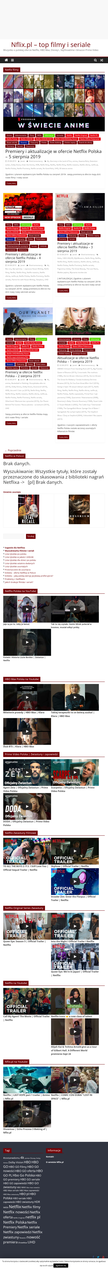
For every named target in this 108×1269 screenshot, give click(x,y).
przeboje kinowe (79, 353)
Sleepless (39, 279)
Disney (33, 1158)
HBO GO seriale (30, 1179)
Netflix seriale (36, 168)
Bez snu (8, 269)
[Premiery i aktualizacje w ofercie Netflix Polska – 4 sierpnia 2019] (28, 194)
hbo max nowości (33, 1187)
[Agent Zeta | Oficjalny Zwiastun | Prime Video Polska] (27, 772)
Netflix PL (94, 135)
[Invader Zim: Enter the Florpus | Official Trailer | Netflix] (75, 881)
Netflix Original (81, 135)
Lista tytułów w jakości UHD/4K (19, 557)
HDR (37, 165)
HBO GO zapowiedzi (15, 1183)
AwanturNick (84, 161)
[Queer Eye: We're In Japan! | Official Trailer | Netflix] (75, 956)
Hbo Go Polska (24, 1175)
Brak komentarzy (36, 161)
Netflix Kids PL (82, 343)
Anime (9, 135)
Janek (23, 161)
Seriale (20, 146)
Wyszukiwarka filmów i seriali (19, 550)
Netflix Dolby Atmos (33, 343)
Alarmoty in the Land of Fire (60, 161)
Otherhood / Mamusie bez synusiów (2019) (22, 401)
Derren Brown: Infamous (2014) (76, 376)
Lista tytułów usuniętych (16, 566)
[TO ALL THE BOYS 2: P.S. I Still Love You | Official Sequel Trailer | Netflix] (27, 851)
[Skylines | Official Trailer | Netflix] (75, 851)
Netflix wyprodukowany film (32, 232)
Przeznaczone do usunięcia (17, 246)
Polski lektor (41, 239)
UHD (56, 168)
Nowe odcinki (12, 142)
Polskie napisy (70, 142)
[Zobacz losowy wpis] (102, 60)
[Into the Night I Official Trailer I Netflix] (75, 926)
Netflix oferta (85, 165)
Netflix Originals (19, 1218)
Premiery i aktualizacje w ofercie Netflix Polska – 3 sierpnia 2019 (75, 247)
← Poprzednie (13, 450)
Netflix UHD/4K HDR (44, 139)
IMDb (39, 135)
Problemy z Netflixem (15, 579)
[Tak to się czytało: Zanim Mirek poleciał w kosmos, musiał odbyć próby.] (75, 609)
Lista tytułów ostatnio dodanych (20, 563)
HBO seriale (19, 1198)
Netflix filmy (61, 165)
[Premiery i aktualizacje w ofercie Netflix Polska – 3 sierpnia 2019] (80, 194)
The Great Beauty (78, 269)
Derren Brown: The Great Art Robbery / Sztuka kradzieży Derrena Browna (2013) (79, 379)
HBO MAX (21, 1187)
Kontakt (50, 1156)
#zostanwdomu (11, 1158)
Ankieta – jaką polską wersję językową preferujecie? (29, 575)
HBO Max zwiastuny (11, 1194)
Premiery (10, 146)
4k (48, 161)
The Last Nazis (92, 269)
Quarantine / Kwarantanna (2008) (85, 397)
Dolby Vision (16, 165)
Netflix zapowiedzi (76, 394)
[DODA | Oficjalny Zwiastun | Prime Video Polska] (27, 806)
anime (75, 161)
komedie (60, 135)
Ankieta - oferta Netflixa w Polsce (20, 572)
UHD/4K (43, 246)
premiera (10, 1242)
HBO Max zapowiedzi (29, 1190)
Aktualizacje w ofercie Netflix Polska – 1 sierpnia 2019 (78, 360)
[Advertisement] (54, 19)
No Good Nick (48, 168)
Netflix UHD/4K (26, 139)
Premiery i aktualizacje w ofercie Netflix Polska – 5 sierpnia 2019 (53, 154)
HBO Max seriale (11, 1190)
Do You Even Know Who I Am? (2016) (84, 383)
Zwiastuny (30, 146)
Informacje (49, 135)
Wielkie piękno (63, 272)
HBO (27, 1162)
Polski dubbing (55, 142)
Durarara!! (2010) (40, 387)
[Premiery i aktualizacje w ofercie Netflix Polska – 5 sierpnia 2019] (54, 76)
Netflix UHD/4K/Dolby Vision (66, 139)
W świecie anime (66, 168)
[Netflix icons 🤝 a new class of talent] (75, 1001)
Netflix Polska (12, 139)
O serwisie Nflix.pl (55, 1162)
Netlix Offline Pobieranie (89, 139)
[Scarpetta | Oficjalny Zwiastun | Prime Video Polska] (75, 772)
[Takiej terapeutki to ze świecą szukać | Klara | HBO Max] (75, 697)
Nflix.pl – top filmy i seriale (51, 44)
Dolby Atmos (17, 387)
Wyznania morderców (78, 272)
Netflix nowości (73, 165)
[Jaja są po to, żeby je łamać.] (27, 609)
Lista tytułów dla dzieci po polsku (20, 560)
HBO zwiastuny (25, 1202)
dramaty (76, 339)
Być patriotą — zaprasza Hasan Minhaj (28, 269)
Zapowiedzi (11, 250)
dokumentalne (20, 135)
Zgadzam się (61, 1265)
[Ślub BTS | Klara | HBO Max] (27, 731)
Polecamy (34, 142)
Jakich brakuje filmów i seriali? (19, 582)
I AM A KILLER (67, 258)
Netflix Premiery (23, 168)
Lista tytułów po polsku (15, 554)
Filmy (32, 135)
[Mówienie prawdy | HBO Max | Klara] (27, 697)
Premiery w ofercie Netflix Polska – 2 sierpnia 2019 (24, 374)
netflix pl (94, 165)
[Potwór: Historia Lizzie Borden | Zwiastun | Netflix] (27, 642)
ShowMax (22, 1242)
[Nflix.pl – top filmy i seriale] (6, 60)
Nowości (24, 142)
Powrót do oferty (85, 142)
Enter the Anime (28, 165)
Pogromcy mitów (63, 269)
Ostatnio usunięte (12, 492)
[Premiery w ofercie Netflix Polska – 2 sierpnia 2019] (28, 309)
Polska (44, 142)
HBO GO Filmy (18, 1167)
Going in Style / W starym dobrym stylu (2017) (75, 387)
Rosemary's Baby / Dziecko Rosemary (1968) (74, 401)
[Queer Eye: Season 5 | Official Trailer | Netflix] (27, 926)
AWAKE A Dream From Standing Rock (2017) (74, 369)
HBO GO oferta (25, 1171)
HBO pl (24, 1194)
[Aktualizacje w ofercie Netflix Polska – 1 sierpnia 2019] (80, 309)
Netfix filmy (44, 165)
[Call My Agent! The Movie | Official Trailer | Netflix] (27, 1001)
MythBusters (79, 258)
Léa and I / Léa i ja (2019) (19, 390)
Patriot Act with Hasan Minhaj (23, 279)
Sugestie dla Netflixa (15, 547)
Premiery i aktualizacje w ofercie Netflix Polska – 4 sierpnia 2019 (23, 258)
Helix (59, 258)
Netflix (69, 135)
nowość (33, 1237)
